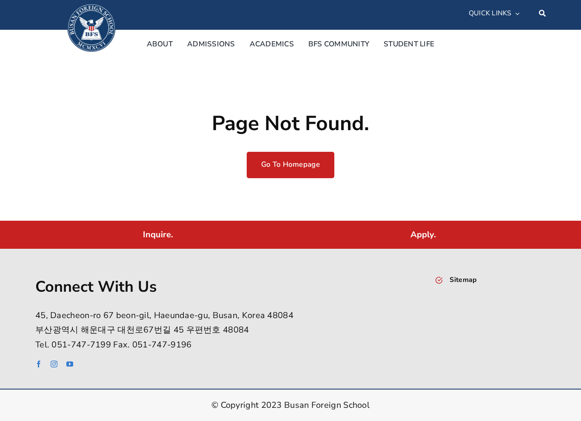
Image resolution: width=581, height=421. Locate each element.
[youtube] (69, 364)
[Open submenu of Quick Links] (515, 13)
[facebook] (38, 364)
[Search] (542, 13)
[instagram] (54, 364)
